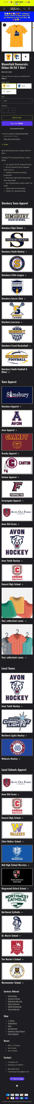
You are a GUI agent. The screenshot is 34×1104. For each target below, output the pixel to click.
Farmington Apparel (11, 500)
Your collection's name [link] (13, 620)
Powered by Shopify (26, 1101)
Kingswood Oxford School (14, 888)
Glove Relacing (13, 1009)
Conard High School (11, 584)
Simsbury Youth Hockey (13, 251)
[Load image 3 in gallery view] (25, 57)
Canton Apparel (9, 477)
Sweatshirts (12, 1023)
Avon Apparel (8, 430)
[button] (4, 9)
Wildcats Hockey (10, 758)
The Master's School (11, 959)
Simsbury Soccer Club (12, 298)
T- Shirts (11, 1021)
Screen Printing (14, 999)
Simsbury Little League (13, 275)
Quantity (4, 106)
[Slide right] (32, 58)
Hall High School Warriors (14, 864)
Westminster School (11, 982)
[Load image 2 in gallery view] (17, 57)
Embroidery (12, 996)
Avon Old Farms (9, 524)
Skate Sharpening (14, 1007)
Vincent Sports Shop (13, 1101)
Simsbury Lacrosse (11, 322)
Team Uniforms (14, 1004)
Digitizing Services (15, 1001)
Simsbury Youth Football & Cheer (14, 370)
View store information (12, 139)
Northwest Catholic (11, 912)
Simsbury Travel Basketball (15, 345)
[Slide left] (2, 58)
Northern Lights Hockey (13, 735)
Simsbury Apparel (10, 406)
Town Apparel (13, 1034)
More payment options (17, 128)
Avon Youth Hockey (11, 560)
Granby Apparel (9, 453)
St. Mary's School (10, 935)
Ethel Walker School (11, 841)
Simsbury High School (12, 227)
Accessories (12, 1029)
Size (3, 97)
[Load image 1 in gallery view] (8, 57)
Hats (10, 1026)
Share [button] (6, 144)
